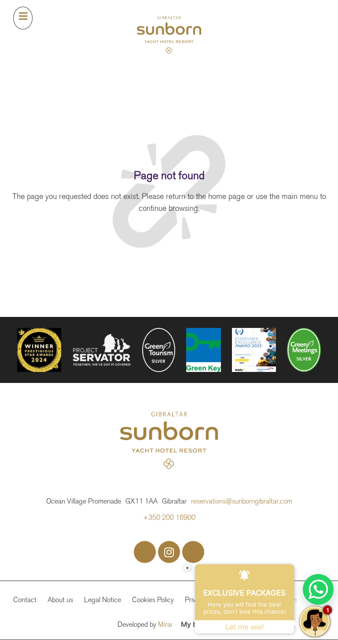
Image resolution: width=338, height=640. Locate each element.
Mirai (165, 624)
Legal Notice (102, 600)
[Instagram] (169, 552)
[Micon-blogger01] (193, 552)
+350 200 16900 (169, 517)
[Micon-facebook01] (145, 552)
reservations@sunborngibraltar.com (241, 501)
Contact (25, 600)
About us (60, 600)
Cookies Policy (153, 600)
